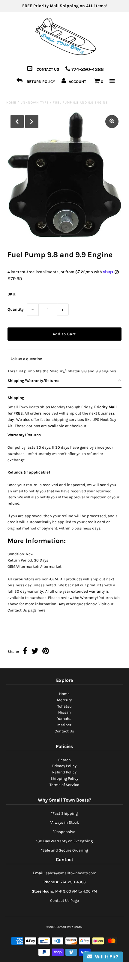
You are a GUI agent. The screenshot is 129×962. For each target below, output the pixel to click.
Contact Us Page (64, 900)
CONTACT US (48, 69)
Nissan (64, 712)
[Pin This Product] (45, 651)
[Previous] (17, 121)
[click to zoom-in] (111, 121)
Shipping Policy (64, 778)
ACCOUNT (77, 81)
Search (64, 760)
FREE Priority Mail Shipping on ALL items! (64, 5)
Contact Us (64, 731)
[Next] (31, 121)
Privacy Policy (64, 766)
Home (11, 102)
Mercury (64, 700)
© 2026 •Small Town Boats (64, 927)
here (42, 610)
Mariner (64, 725)
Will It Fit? (105, 956)
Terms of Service (64, 784)
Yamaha (64, 718)
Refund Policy (64, 772)
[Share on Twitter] (34, 651)
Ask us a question (26, 358)
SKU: (12, 294)
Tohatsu (64, 706)
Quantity (16, 309)
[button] (64, 381)
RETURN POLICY (41, 81)
